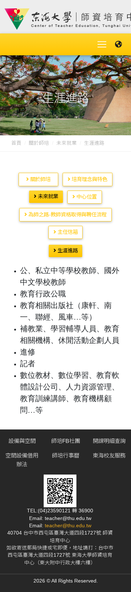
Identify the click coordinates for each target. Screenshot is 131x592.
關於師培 (39, 143)
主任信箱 (67, 232)
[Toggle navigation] (102, 44)
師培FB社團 (65, 441)
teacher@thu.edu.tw (68, 525)
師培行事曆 (65, 455)
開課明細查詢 (109, 441)
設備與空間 (22, 441)
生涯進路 (67, 250)
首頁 (16, 143)
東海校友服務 (109, 455)
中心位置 (86, 197)
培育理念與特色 (88, 179)
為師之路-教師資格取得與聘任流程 (67, 214)
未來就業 (66, 143)
